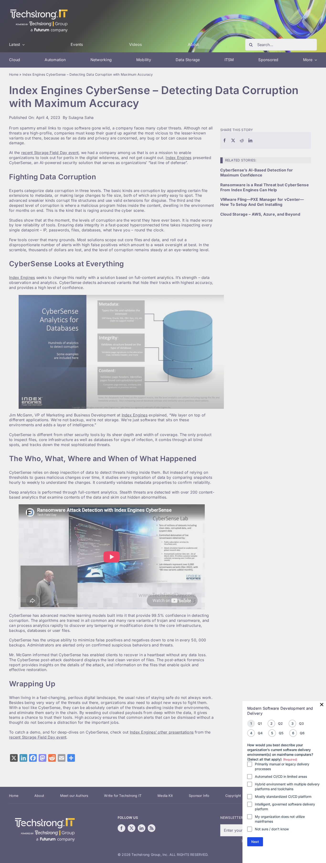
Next (255, 842)
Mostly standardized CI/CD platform (283, 796)
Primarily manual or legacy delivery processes (282, 766)
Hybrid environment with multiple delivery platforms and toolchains (287, 786)
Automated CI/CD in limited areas (281, 776)
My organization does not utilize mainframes (280, 819)
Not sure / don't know (272, 829)
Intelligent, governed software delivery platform (285, 806)
